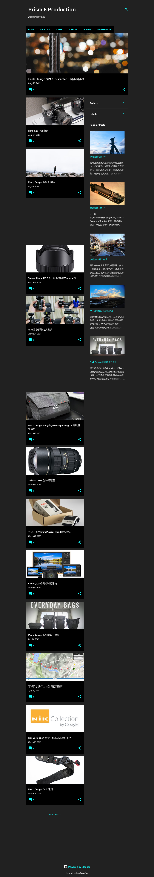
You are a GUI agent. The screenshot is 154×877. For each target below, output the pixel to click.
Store (59, 29)
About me (45, 29)
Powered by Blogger (79, 866)
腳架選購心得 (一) (98, 156)
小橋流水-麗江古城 (98, 259)
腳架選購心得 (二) (98, 208)
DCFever (73, 29)
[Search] (126, 9)
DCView (87, 29)
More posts (54, 814)
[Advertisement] (54, 222)
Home (31, 29)
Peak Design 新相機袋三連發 (103, 362)
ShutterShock (104, 29)
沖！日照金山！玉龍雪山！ (102, 310)
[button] (124, 90)
